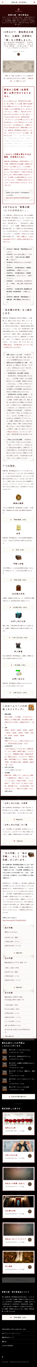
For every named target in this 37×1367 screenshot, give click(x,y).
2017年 (8, 733)
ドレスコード (23, 756)
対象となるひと (12, 756)
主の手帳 (34, 2)
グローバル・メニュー (2, 2)
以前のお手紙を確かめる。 (19, 1096)
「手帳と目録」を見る (19, 580)
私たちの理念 (8, 717)
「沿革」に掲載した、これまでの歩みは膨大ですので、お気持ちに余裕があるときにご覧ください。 (18, 239)
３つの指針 (17, 717)
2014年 (19, 730)
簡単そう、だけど (24, 778)
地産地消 (25, 762)
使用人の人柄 (10, 1128)
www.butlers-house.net (19, 1362)
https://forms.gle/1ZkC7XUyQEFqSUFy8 (17, 198)
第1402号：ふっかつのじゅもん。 (20, 1050)
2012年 (7, 730)
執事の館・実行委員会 (19, 2)
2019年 (21, 733)
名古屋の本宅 (10, 1210)
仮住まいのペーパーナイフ (15, 1239)
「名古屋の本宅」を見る (19, 607)
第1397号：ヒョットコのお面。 (19, 1087)
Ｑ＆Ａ (26, 743)
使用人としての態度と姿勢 (12, 719)
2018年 (14, 733)
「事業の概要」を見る (19, 519)
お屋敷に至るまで (25, 722)
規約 (5, 1341)
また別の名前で (24, 786)
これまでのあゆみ (10, 749)
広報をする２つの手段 (11, 722)
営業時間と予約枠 (18, 754)
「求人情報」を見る (19, 665)
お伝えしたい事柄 (28, 775)
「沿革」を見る (19, 550)
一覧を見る (19, 841)
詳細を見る (19, 819)
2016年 (31, 730)
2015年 (25, 730)
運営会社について (9, 1337)
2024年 (22, 735)
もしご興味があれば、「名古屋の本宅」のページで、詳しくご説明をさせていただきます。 (18, 344)
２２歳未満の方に (11, 778)
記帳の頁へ (19, 953)
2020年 (27, 733)
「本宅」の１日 (15, 783)
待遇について (17, 775)
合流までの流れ (21, 780)
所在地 (25, 759)
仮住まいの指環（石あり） (15, 1183)
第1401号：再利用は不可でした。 (20, 1056)
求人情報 (8, 1266)
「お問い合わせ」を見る (19, 692)
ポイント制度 (12, 751)
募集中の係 (8, 775)
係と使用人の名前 (27, 719)
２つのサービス (27, 717)
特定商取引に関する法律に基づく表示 (15, 1329)
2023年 (16, 735)
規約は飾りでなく (13, 786)
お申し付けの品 (11, 1155)
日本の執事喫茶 (8, 1345)
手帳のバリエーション (11, 741)
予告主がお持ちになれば (15, 743)
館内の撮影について (15, 759)
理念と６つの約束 (22, 788)
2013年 (13, 730)
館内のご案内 (21, 751)
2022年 (10, 735)
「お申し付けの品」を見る (19, 637)
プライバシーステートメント (12, 1333)
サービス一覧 (21, 749)
